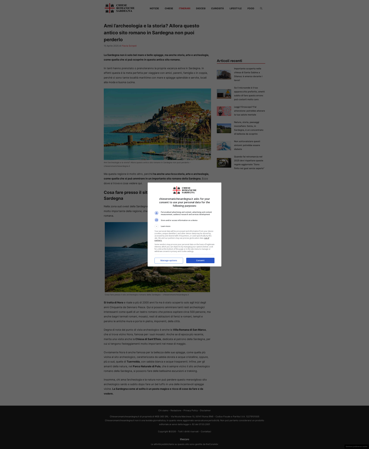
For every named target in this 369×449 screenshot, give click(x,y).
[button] (184, 226)
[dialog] (184, 224)
